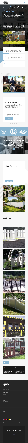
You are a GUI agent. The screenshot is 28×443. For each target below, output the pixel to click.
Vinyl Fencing (4, 394)
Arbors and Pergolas (5, 401)
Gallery (4, 411)
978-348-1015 (4, 388)
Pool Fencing (4, 402)
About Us (4, 410)
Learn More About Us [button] (9, 118)
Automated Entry (5, 403)
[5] (14, 149)
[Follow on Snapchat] (9, 419)
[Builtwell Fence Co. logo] (6, 2)
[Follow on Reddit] (10, 419)
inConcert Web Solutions (20, 422)
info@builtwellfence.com (6, 389)
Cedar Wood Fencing (5, 399)
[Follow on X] (7, 419)
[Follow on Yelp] (4, 419)
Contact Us (4, 417)
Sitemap (4, 423)
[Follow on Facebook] (3, 419)
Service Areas (4, 412)
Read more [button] (5, 373)
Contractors (4, 413)
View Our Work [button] (6, 362)
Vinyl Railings (4, 400)
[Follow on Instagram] (6, 419)
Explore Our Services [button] (9, 181)
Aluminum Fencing (5, 395)
